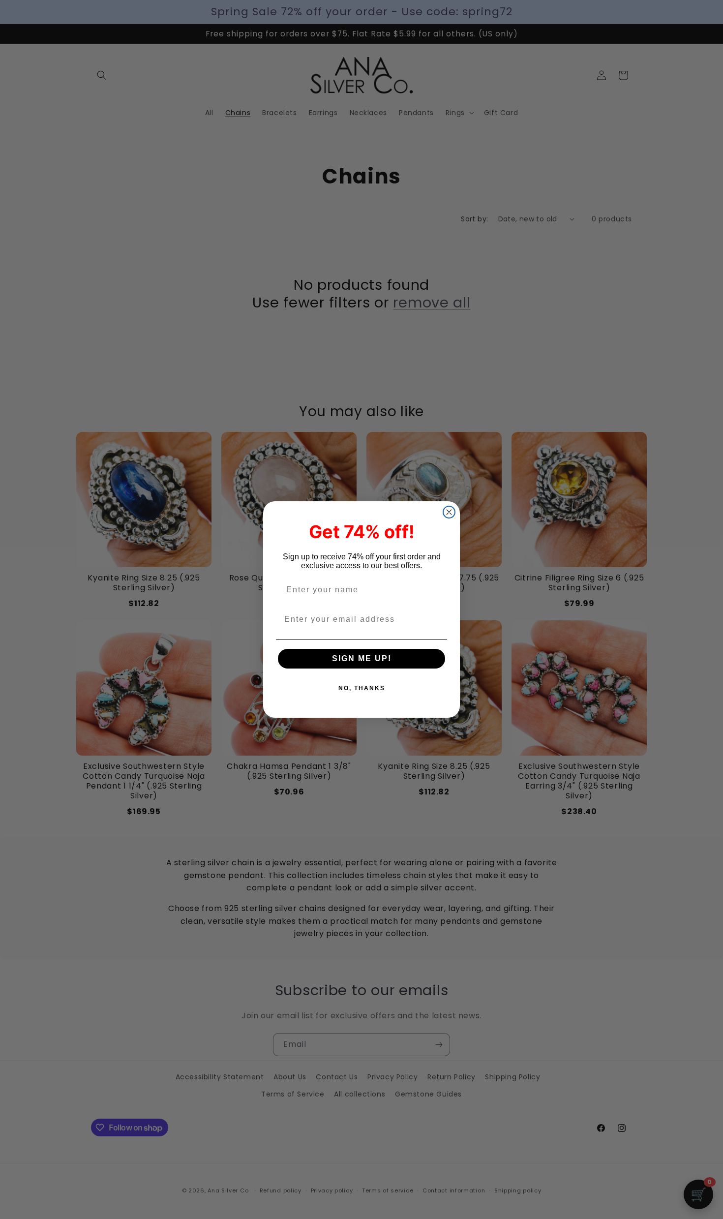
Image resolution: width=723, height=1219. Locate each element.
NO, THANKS (361, 688)
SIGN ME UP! (362, 658)
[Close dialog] (449, 512)
